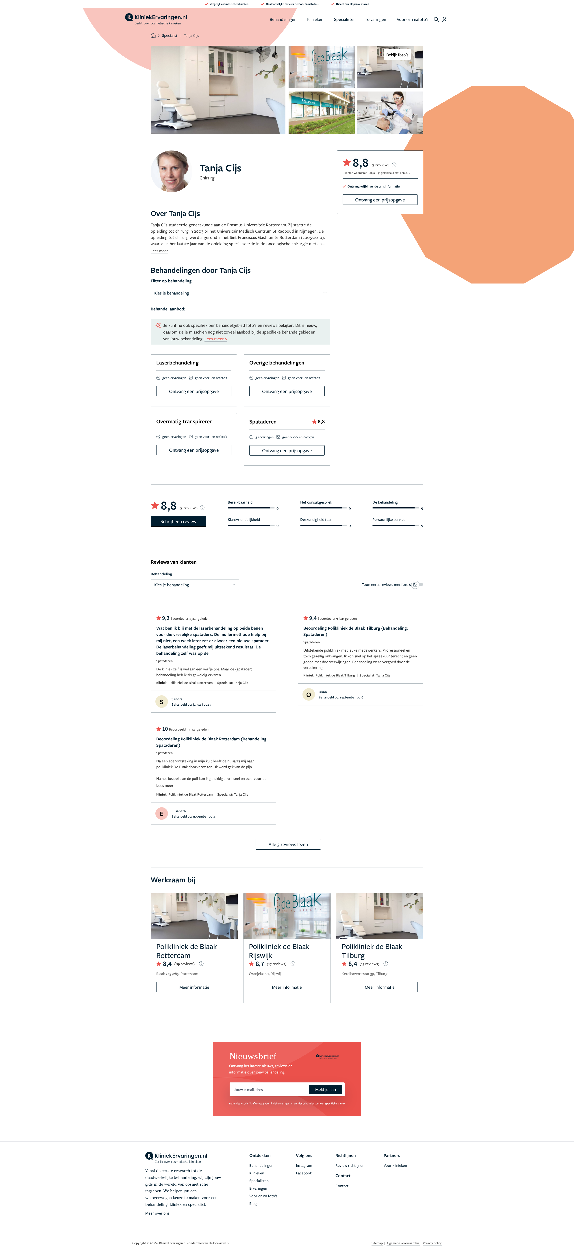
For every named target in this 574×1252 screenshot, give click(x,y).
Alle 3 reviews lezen (288, 844)
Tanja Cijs (241, 682)
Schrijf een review (178, 521)
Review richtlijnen (349, 1165)
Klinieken (315, 19)
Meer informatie (194, 987)
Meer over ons (157, 1213)
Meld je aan (325, 1089)
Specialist (169, 35)
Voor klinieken (395, 1165)
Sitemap (377, 1243)
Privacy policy (432, 1243)
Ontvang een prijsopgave (380, 199)
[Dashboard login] (444, 19)
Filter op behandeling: (172, 281)
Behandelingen (283, 19)
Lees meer (159, 250)
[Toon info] (394, 165)
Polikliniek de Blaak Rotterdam (190, 682)
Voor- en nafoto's (412, 19)
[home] (156, 19)
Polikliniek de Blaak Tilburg (335, 675)
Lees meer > (215, 338)
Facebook (304, 1173)
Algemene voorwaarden (403, 1243)
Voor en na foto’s (263, 1195)
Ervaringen (376, 19)
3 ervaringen (264, 437)
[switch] (392, 584)
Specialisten (345, 19)
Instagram (304, 1165)
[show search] (436, 19)
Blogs (253, 1203)
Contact (341, 1185)
